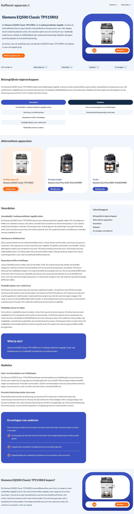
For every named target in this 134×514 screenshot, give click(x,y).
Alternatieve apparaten (102, 220)
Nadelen (96, 227)
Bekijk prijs (10, 189)
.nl (15, 5)
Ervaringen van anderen (103, 231)
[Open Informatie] (130, 5)
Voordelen (97, 224)
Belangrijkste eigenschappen (105, 216)
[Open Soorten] (117, 5)
